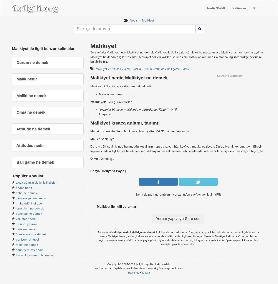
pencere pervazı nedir (31, 198)
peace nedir (24, 187)
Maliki (137, 69)
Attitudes (115, 69)
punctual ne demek (29, 213)
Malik (185, 69)
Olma (127, 69)
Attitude (159, 69)
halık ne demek (26, 229)
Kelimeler (239, 8)
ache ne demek (26, 193)
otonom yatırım (26, 224)
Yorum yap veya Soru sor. (178, 218)
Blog (256, 8)
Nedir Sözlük (216, 8)
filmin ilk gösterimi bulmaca (34, 255)
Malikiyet (148, 20)
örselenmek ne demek (31, 234)
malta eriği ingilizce (29, 203)
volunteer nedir (26, 219)
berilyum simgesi (27, 239)
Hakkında (133, 272)
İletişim (146, 272)
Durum (148, 69)
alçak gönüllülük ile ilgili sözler (36, 182)
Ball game (173, 69)
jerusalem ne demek (30, 208)
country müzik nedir (29, 250)
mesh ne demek (27, 244)
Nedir (133, 20)
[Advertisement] (229, 108)
